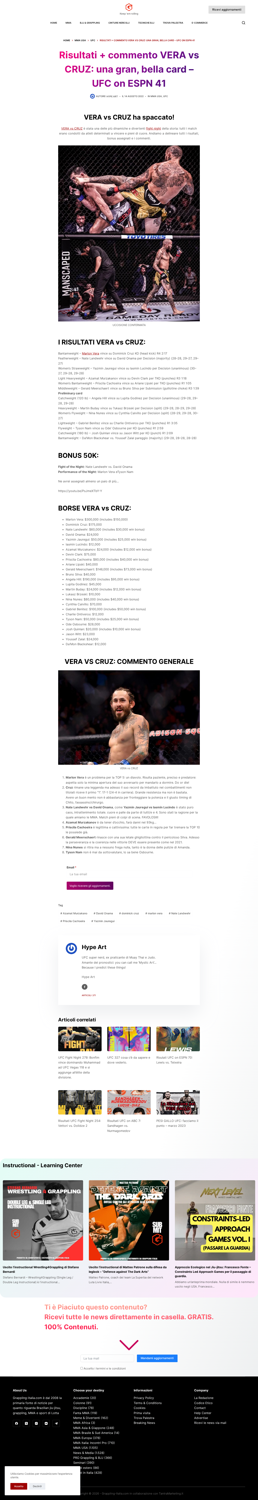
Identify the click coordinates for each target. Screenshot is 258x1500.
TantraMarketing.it (171, 1493)
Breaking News (144, 1423)
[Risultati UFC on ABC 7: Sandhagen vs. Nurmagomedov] (129, 1102)
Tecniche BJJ (146, 22)
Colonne (79, 1403)
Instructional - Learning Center (42, 1165)
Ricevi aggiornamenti (226, 9)
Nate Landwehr (179, 913)
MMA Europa (82, 1438)
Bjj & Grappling (90, 22)
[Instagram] (36, 1423)
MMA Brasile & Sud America (93, 1433)
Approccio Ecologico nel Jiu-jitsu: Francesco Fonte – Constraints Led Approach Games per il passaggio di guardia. (213, 1271)
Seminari (79, 1462)
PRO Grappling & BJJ (88, 1458)
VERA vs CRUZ (72, 128)
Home (53, 22)
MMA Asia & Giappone (89, 1428)
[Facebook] (16, 1423)
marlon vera (153, 913)
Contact (200, 1408)
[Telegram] (56, 1423)
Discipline (80, 1408)
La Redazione (203, 1398)
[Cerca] (243, 22)
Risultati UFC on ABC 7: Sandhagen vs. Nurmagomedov (124, 1126)
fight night (153, 128)
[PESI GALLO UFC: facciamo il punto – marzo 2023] (178, 1102)
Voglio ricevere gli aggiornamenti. (90, 885)
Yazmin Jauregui (102, 921)
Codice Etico (203, 1403)
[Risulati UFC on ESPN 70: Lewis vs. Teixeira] (178, 1039)
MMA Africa (81, 1423)
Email (71, 867)
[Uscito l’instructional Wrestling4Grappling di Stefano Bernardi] (43, 1220)
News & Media (83, 1453)
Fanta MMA (81, 1413)
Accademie (81, 1398)
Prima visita (142, 1413)
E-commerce (200, 22)
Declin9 (37, 1486)
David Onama (103, 913)
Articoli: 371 (89, 995)
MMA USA (156, 96)
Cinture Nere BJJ (119, 22)
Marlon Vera (90, 353)
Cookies (139, 1408)
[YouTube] (46, 1423)
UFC (165, 96)
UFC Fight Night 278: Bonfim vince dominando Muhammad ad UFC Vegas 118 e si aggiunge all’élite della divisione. (79, 1067)
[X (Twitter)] (26, 1423)
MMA (68, 22)
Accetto (18, 1486)
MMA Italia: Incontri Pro (90, 1443)
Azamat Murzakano (73, 913)
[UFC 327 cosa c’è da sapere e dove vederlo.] (129, 1039)
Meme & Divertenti (86, 1418)
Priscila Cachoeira (72, 921)
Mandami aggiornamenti (157, 1358)
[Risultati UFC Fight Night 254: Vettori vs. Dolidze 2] (80, 1102)
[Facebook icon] (84, 987)
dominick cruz (129, 913)
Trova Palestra (173, 22)
